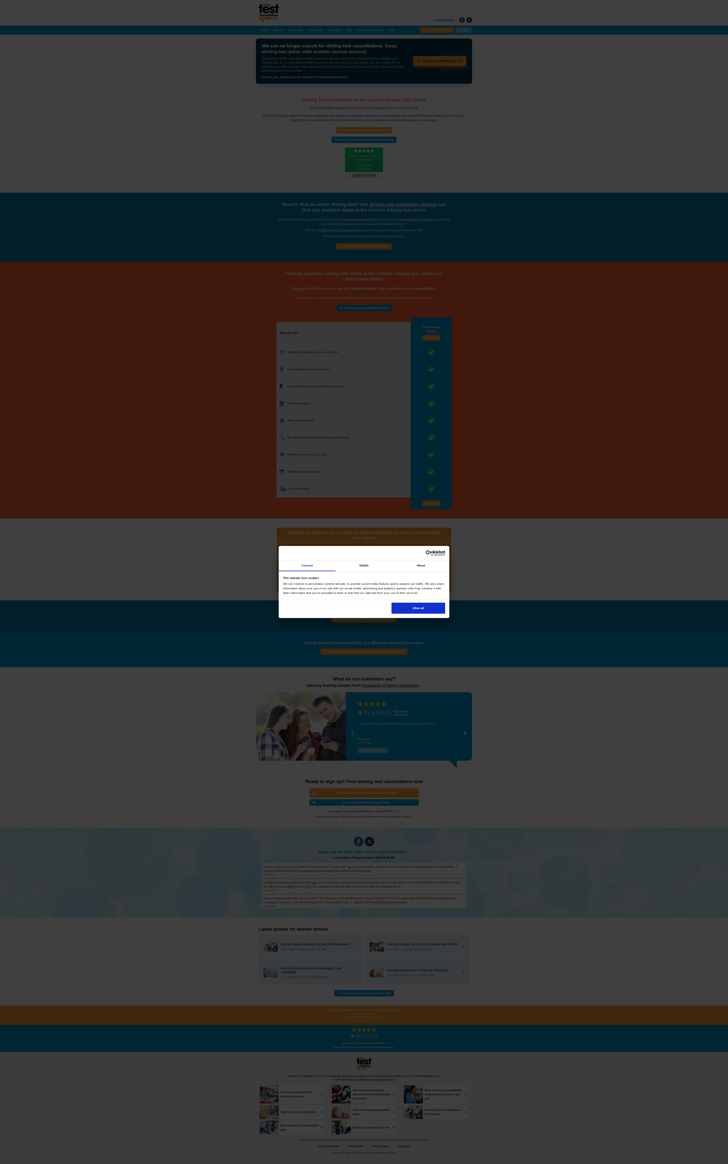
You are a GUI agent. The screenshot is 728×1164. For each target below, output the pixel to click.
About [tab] (421, 565)
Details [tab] (364, 565)
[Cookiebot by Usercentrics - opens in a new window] (428, 553)
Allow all (418, 608)
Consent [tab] (307, 565)
